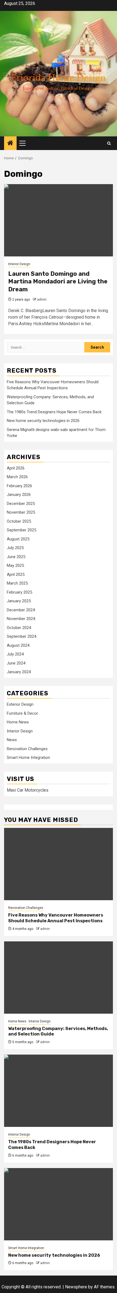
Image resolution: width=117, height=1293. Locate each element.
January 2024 (19, 671)
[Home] (10, 143)
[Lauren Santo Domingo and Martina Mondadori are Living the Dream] (58, 220)
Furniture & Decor (22, 713)
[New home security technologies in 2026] (58, 1204)
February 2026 (19, 485)
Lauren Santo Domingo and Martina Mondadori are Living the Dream (57, 281)
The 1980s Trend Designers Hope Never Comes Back (54, 411)
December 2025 (21, 503)
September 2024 (21, 636)
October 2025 (19, 521)
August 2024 (18, 645)
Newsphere (76, 1286)
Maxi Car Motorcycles (27, 790)
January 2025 (19, 600)
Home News (18, 722)
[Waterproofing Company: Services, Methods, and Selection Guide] (58, 977)
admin (42, 299)
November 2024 (21, 618)
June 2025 (16, 556)
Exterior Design (20, 704)
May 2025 (15, 565)
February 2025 (19, 592)
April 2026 (15, 468)
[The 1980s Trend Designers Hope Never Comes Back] (58, 1091)
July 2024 (15, 654)
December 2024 (21, 609)
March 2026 (17, 476)
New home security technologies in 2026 (43, 420)
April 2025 (15, 574)
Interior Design (19, 264)
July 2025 (15, 547)
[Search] (109, 143)
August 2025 (18, 539)
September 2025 (21, 530)
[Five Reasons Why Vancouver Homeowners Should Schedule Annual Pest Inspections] (58, 864)
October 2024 (19, 627)
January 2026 (19, 494)
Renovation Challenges (27, 748)
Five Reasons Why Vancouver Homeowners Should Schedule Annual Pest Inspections (55, 917)
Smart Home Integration (28, 757)
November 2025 (21, 512)
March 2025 (17, 583)
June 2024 (16, 663)
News (12, 739)
